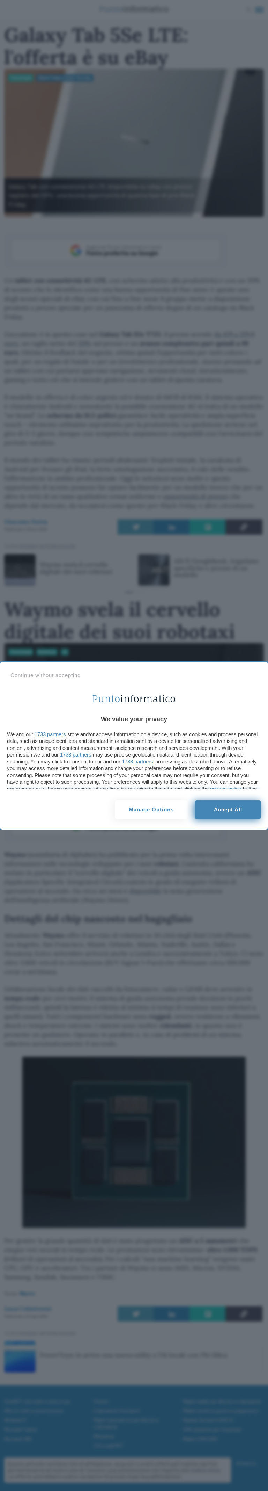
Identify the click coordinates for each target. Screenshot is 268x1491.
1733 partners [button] (50, 734)
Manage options (151, 809)
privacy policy (225, 789)
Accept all (228, 809)
